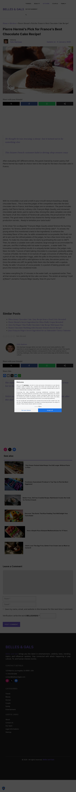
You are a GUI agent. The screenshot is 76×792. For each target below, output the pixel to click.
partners (26, 385)
